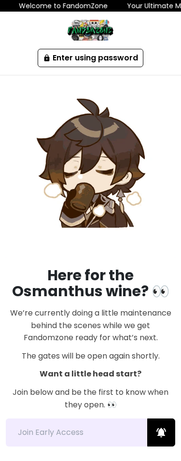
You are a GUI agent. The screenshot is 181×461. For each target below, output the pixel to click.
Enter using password (90, 57)
